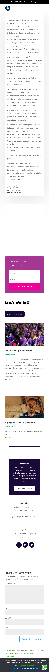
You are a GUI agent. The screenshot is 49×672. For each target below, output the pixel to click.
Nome (8, 608)
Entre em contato (24, 489)
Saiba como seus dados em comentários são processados (24, 653)
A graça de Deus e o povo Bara (20, 423)
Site (6, 628)
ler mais (8, 379)
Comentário (10, 583)
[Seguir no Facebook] (19, 545)
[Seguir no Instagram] (25, 545)
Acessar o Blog (14, 314)
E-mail (8, 618)
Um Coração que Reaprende (18, 350)
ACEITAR (15, 668)
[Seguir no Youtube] (31, 545)
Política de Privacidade (27, 665)
